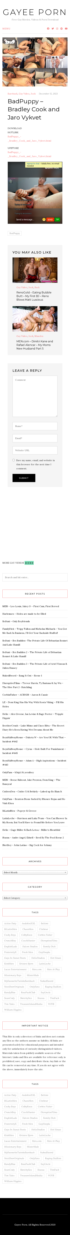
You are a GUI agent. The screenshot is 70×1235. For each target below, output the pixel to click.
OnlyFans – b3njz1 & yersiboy (18, 772)
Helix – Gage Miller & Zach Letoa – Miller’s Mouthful (31, 829)
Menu (6, 28)
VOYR (51, 1004)
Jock (33, 93)
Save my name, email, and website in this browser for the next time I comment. (35, 464)
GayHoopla (44, 952)
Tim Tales (9, 1004)
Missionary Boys (12, 975)
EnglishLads (10, 946)
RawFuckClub (28, 992)
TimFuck (54, 998)
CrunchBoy (10, 940)
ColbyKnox (26, 934)
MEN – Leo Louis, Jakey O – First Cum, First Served (30, 606)
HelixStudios (38, 957)
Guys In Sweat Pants (15, 957)
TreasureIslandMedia (31, 1004)
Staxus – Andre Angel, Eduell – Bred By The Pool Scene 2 (33, 837)
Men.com (37, 969)
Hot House (55, 957)
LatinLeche (45, 963)
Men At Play (53, 969)
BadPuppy (14, 233)
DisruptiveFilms (49, 940)
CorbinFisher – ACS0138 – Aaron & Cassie (25, 694)
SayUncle (45, 992)
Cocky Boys (10, 934)
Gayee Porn (35, 12)
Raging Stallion (53, 986)
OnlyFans (35, 986)
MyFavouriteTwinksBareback (19, 980)
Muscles (39, 336)
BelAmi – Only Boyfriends (16, 621)
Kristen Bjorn (26, 963)
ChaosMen (28, 929)
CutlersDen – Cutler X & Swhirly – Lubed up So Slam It (32, 791)
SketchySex (26, 998)
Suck (37, 287)
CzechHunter (28, 940)
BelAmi (44, 923)
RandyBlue (9, 992)
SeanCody (9, 998)
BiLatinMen (10, 929)
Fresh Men (27, 952)
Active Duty (10, 923)
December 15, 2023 (48, 93)
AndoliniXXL (28, 923)
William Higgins (12, 1009)
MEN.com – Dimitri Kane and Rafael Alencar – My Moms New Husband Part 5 (34, 345)
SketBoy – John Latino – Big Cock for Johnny (27, 845)
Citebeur (43, 929)
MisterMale (33, 975)
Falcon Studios (30, 946)
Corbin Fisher (45, 934)
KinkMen (9, 963)
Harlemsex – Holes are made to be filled (24, 613)
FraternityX (10, 952)
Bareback (13, 93)
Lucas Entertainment (15, 969)
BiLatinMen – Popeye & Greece (19, 810)
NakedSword (46, 980)
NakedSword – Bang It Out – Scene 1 (22, 675)
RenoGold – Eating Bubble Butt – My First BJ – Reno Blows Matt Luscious (33, 296)
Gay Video (24, 93)
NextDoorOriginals (14, 986)
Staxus (40, 998)
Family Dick (49, 946)
